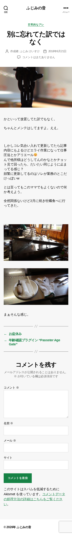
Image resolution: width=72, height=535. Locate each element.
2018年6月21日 (57, 51)
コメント (11, 387)
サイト (8, 457)
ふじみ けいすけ (30, 51)
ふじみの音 (36, 8)
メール (10, 440)
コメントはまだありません (38, 57)
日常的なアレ (36, 24)
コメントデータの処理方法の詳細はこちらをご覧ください (34, 499)
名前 (8, 423)
